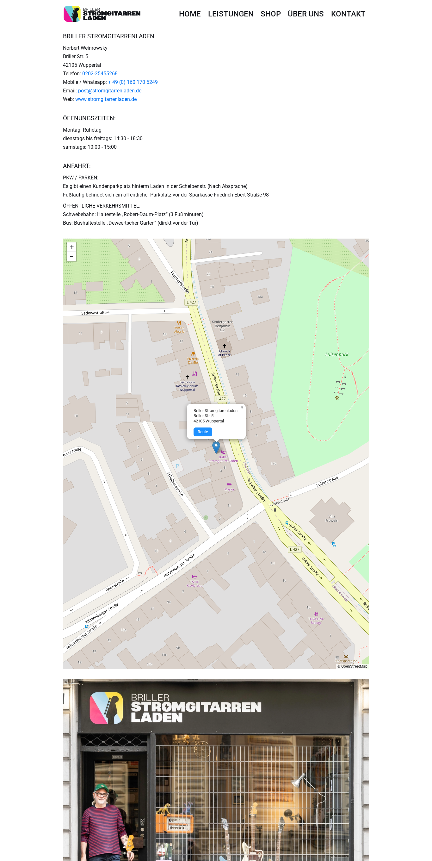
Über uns (306, 13)
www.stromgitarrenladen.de (106, 99)
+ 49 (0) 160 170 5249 (133, 82)
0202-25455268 (100, 74)
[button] (216, 447)
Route (203, 431)
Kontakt (348, 13)
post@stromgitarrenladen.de (109, 91)
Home (190, 13)
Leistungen (231, 13)
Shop (271, 13)
